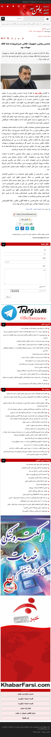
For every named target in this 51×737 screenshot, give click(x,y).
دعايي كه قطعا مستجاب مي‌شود (38, 488)
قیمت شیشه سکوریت (25, 698)
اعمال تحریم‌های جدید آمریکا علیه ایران (36, 438)
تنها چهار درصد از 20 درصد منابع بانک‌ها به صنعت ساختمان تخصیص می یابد (25, 332)
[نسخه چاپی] (2, 38)
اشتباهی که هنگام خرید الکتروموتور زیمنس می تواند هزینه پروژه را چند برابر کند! (26, 398)
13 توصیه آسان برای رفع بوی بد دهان (37, 474)
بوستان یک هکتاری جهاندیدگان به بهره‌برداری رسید (33, 383)
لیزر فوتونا (25, 718)
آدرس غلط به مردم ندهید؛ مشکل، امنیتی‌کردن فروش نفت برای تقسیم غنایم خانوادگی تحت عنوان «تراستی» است (26, 453)
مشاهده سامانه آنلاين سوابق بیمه (38, 478)
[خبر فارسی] (25, 642)
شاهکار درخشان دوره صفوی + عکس (37, 425)
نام (45, 250)
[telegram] (13, 6)
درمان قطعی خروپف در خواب (25, 713)
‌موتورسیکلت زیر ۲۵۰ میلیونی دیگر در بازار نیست (34, 374)
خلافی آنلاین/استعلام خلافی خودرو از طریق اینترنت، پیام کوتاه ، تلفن (28, 504)
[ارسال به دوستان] (4, 38)
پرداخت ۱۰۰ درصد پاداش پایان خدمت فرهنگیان (34, 501)
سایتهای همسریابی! (42, 484)
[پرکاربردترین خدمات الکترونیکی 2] (25, 555)
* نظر (44, 266)
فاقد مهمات (29, 209)
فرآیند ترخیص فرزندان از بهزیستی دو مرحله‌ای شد (33, 364)
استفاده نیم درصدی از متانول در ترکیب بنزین (35, 357)
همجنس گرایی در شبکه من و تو (38, 471)
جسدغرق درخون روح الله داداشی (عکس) (36, 508)
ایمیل (44, 258)
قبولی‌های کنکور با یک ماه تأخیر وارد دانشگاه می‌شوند (32, 371)
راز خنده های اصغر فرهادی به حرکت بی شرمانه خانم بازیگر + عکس (28, 498)
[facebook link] (22, 228)
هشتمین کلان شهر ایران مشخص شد (37, 464)
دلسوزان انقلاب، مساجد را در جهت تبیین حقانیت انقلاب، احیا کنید (28, 448)
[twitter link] (17, 228)
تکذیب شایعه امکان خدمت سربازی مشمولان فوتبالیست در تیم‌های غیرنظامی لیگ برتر (25, 349)
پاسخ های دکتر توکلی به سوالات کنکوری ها (35, 511)
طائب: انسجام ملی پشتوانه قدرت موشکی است (34, 328)
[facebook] (24, 6)
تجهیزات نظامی (37, 209)
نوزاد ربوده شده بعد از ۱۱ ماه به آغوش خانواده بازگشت (32, 341)
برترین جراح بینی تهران (25, 694)
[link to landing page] (38, 10)
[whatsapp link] (32, 228)
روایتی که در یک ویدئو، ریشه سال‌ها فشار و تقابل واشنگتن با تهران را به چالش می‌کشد (25, 378)
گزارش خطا (25, 219)
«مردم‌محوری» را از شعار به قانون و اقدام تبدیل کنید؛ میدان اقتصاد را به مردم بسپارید (25, 336)
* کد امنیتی (42, 287)
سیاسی (40, 36)
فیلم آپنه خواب (25, 708)
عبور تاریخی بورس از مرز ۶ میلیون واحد (36, 361)
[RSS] (2, 6)
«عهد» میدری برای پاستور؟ (40, 354)
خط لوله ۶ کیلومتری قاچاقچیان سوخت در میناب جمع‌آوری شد (30, 441)
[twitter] (7, 6)
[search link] (3, 18)
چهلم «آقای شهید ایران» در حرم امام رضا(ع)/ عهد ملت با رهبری (29, 412)
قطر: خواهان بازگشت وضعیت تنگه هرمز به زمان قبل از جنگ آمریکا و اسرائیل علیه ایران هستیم (25, 404)
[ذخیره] (8, 38)
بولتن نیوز (38, 93)
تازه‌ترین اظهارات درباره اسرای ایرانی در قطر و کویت (33, 344)
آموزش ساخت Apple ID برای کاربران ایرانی (35, 494)
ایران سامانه (36, 732)
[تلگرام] (26, 312)
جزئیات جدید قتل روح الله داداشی (38, 491)
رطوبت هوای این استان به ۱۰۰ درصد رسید (36, 445)
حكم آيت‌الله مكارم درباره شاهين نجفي (36, 481)
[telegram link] (27, 228)
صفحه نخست (46, 36)
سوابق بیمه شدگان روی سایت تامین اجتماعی (35, 468)
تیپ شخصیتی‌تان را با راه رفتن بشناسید (36, 429)
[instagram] (18, 6)
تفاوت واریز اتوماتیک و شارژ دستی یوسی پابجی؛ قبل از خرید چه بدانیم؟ (27, 393)
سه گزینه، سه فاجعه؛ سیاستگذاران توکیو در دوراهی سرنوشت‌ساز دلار (28, 409)
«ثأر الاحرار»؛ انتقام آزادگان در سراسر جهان (35, 422)
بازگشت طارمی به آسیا (41, 367)
